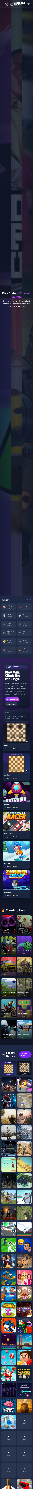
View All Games (24, 1054)
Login (28, 4)
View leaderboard (12, 699)
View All (29, 600)
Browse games (11, 704)
